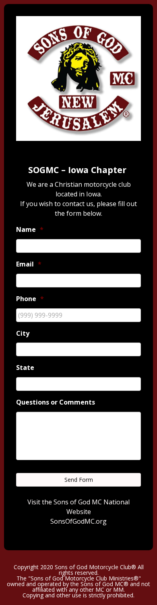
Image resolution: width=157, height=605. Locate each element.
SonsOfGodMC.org (78, 521)
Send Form (78, 479)
